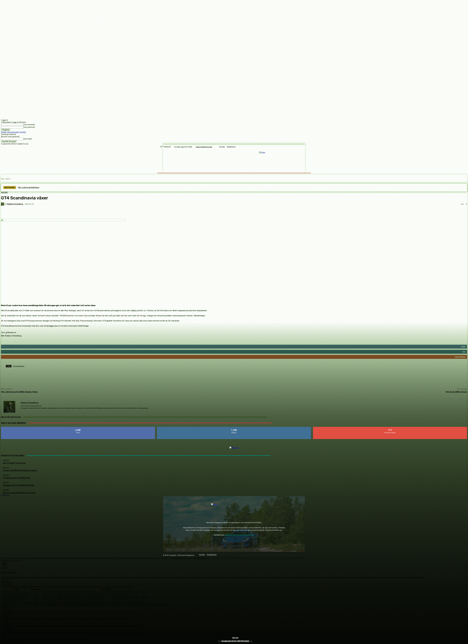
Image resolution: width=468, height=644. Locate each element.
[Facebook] (165, 541)
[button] (305, 170)
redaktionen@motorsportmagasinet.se (239, 535)
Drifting (235, 638)
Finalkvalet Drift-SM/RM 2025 (235, 641)
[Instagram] (172, 541)
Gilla (78, 428)
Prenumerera (390, 428)
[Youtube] (178, 541)
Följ (234, 428)
